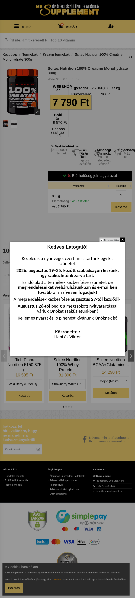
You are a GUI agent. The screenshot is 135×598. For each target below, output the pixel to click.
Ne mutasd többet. (111, 240)
